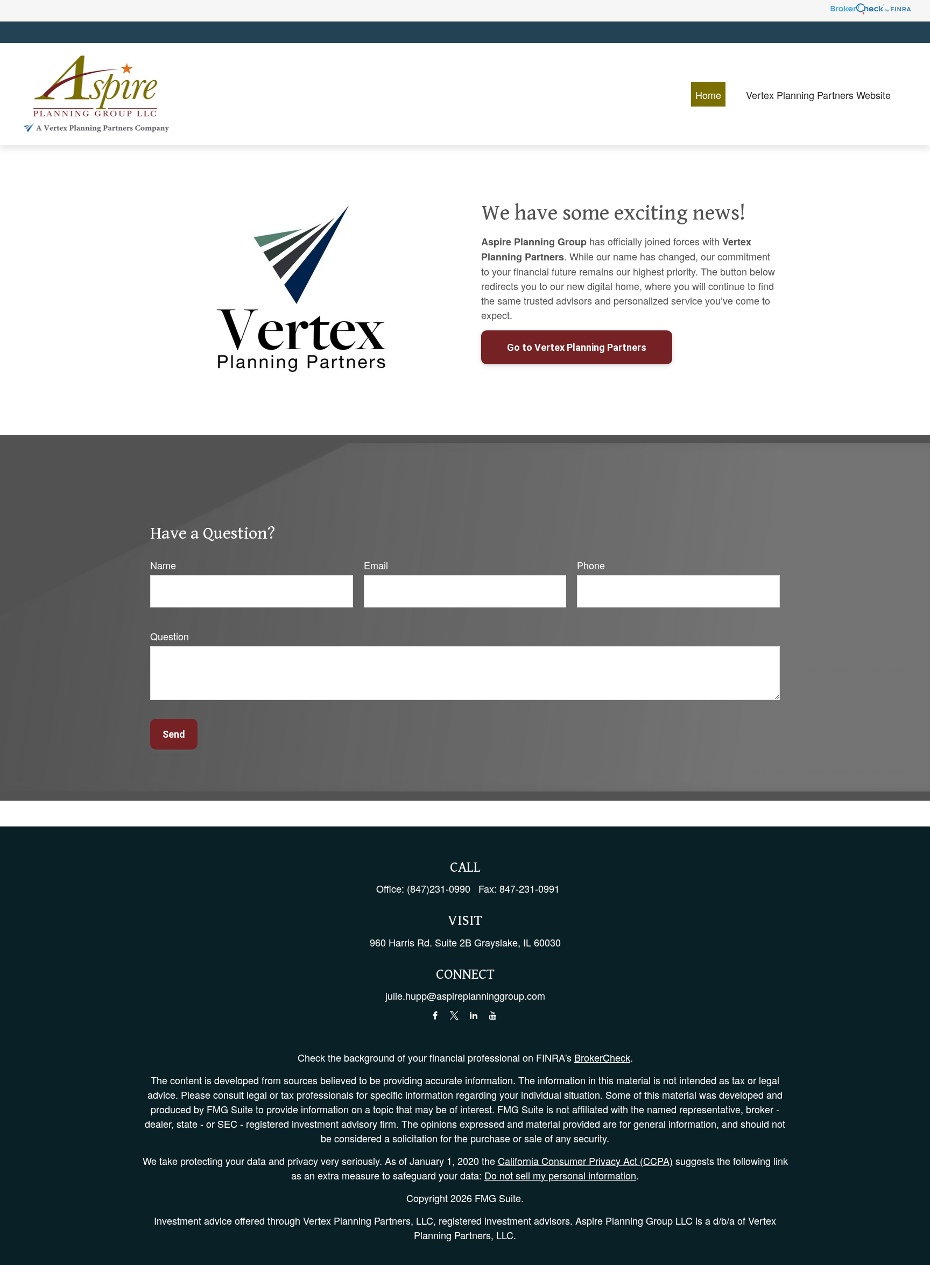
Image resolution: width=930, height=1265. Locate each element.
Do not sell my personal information (560, 1175)
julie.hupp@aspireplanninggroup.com (465, 995)
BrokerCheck (602, 1057)
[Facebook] (435, 1015)
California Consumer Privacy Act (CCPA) (585, 1161)
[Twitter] (454, 1015)
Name (163, 565)
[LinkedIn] (474, 1015)
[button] (708, 94)
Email (376, 565)
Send (174, 734)
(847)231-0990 (438, 888)
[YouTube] (493, 1015)
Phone (591, 565)
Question (169, 636)
